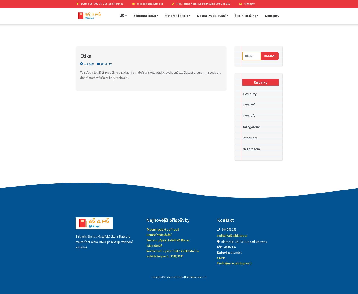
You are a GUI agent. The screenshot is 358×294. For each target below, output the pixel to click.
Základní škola (144, 16)
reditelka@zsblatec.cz (150, 4)
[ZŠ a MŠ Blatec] (89, 16)
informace (250, 138)
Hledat (270, 56)
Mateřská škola (176, 16)
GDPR (221, 258)
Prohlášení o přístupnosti (234, 263)
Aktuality (249, 4)
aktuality (106, 63)
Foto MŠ (249, 105)
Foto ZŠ (249, 116)
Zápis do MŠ (154, 246)
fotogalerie (251, 127)
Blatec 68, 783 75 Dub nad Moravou (102, 4)
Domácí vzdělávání (211, 16)
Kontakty (272, 16)
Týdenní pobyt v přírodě (162, 229)
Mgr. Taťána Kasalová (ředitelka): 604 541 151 (203, 4)
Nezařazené (252, 149)
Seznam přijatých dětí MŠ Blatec (168, 240)
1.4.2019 (89, 63)
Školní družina (245, 16)
